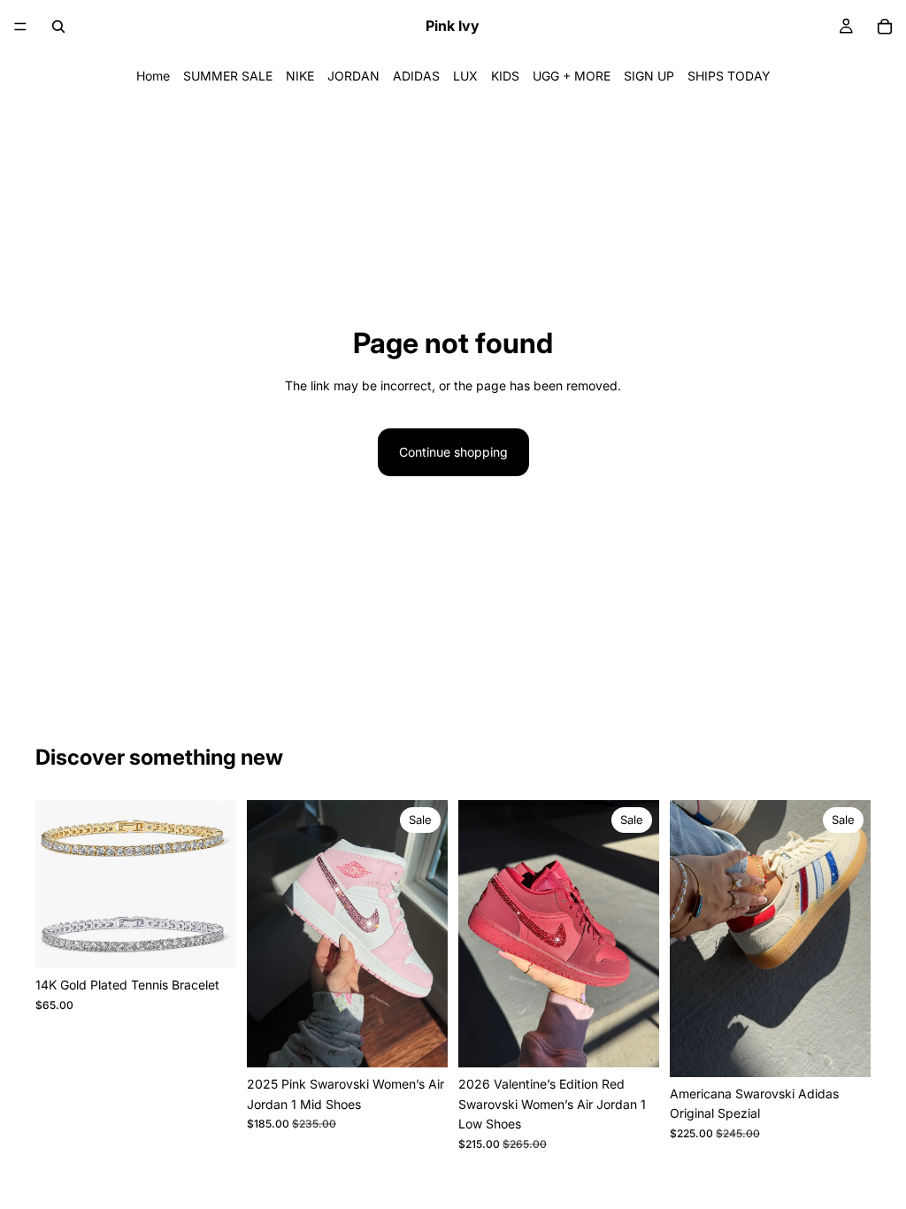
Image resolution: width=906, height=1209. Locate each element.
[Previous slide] (54, 884)
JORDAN (353, 75)
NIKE (300, 75)
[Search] (58, 26)
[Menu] (20, 26)
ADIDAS (416, 75)
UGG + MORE (571, 75)
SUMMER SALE (228, 75)
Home (153, 75)
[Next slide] (216, 884)
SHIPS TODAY (729, 75)
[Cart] (884, 26)
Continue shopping (453, 451)
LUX (465, 75)
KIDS (505, 75)
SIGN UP (649, 75)
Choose (224, 940)
